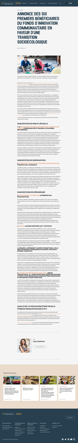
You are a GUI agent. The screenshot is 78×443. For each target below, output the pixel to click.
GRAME (21, 226)
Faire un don (70, 417)
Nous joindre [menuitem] (54, 427)
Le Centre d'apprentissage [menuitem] (44, 428)
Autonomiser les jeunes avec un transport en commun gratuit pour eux (66, 390)
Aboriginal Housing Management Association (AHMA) (38, 127)
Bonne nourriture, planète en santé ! (28, 389)
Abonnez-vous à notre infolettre (25, 322)
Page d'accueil (42, 3)
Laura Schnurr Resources (39, 346)
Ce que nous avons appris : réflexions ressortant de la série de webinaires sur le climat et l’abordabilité (11, 391)
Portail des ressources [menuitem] (43, 430)
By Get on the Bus (62, 399)
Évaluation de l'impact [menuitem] (19, 433)
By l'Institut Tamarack (8, 399)
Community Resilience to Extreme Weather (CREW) (39, 163)
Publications (24, 3)
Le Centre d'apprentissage (52, 3)
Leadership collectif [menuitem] (18, 430)
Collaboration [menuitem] (17, 427)
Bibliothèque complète (33, 3)
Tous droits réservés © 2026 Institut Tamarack (10, 439)
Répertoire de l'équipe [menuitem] (6, 425)
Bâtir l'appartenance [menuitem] (30, 428)
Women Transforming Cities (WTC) (33, 273)
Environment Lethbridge (29, 195)
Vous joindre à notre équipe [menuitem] (57, 425)
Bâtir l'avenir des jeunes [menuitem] (31, 430)
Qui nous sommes (6, 423)
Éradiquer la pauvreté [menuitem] (31, 427)
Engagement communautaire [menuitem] (20, 428)
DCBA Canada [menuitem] (17, 435)
